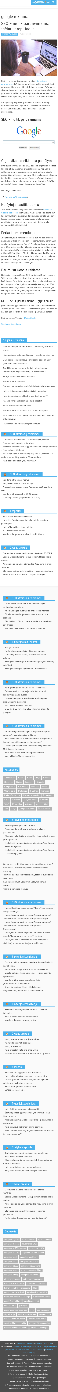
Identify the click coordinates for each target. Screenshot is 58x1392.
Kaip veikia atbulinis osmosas (18, 705)
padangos (23, 1305)
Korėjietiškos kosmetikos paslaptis (19, 376)
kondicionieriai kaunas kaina (40, 1367)
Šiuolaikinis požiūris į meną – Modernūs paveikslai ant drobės (27, 623)
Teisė (6, 804)
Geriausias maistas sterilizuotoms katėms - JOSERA (27, 553)
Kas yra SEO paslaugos (16, 197)
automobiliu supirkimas (33, 1279)
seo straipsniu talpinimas (41, 1385)
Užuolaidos (17, 804)
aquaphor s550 (10, 1257)
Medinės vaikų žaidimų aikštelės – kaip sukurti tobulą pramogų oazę (29, 838)
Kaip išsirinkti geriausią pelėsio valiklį (22, 1109)
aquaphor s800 (10, 1261)
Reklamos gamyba (31, 795)
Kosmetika (23, 786)
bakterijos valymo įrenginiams (17, 1288)
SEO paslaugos (39, 1378)
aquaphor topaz (11, 1270)
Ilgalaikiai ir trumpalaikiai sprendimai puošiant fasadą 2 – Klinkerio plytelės (28, 852)
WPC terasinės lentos (15, 1090)
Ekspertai (15, 511)
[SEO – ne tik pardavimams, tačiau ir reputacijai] (29, 57)
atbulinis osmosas (12, 1279)
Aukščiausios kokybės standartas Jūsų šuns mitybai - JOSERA (27, 566)
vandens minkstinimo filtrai (15, 1327)
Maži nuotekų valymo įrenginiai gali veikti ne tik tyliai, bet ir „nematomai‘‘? (28, 1132)
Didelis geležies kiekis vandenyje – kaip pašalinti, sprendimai (27, 975)
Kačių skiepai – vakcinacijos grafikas (22, 1039)
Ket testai (32, 1370)
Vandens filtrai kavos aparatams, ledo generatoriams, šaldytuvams (21, 982)
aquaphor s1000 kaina (30, 1266)
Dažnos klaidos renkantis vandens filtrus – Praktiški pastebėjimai (28, 964)
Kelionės (40, 782)
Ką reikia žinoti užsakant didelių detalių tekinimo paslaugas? (24, 522)
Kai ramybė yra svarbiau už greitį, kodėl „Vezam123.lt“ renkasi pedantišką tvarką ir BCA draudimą (27, 455)
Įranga (13, 808)
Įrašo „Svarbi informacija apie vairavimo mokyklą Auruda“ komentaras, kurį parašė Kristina (26, 934)
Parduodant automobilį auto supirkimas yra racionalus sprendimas (24, 605)
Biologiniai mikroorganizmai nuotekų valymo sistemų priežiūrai (28, 663)
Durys (37, 778)
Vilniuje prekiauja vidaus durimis (20, 825)
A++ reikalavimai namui (14, 530)
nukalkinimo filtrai (31, 1301)
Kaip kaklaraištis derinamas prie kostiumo (24, 752)
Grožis (19, 782)
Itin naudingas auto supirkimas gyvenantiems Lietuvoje (28, 355)
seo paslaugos (43, 1310)
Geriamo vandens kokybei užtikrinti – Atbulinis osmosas (29, 386)
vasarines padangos (39, 1327)
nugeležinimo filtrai (12, 1301)
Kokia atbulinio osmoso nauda (17, 405)
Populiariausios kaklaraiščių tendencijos (21, 424)
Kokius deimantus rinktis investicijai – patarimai (25, 391)
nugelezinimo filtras (41, 1297)
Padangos (22, 791)
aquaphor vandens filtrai (31, 1270)
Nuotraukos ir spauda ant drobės (18, 443)
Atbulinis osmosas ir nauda (15, 889)
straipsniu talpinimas (27, 1314)
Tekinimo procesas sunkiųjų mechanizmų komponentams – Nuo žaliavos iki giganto (29, 448)
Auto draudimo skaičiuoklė (16, 1367)
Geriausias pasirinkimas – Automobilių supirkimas (26, 439)
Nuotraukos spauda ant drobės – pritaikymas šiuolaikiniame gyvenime (25, 700)
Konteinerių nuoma (17, 1374)
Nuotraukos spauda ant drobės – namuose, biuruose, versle (28, 348)
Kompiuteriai (9, 786)
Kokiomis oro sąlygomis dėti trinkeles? (23, 1072)
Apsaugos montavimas (21, 1378)
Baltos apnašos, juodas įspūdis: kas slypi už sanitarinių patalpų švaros (24, 693)
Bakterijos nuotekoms (24, 642)
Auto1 (26, 1363)
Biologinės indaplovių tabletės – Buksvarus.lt (26, 668)
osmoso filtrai (10, 1305)
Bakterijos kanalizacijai (25, 956)
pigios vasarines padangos (15, 1310)
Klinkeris (17, 1067)
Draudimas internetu (25, 1343)
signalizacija (9, 1314)
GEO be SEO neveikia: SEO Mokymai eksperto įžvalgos (26, 711)
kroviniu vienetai (37, 1350)
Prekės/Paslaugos (9, 34)
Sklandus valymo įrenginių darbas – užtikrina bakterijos (25, 1011)
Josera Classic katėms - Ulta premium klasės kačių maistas (26, 559)
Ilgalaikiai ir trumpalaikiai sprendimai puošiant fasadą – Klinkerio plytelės (28, 845)
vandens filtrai (45, 1314)
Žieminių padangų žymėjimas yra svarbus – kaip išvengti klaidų (26, 1114)
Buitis (29, 778)
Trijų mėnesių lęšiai (19, 1370)
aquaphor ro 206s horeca (33, 1253)
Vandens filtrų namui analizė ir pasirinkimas (23, 534)
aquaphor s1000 (11, 1266)
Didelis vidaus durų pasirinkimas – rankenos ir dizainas (25, 616)
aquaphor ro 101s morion (15, 1248)
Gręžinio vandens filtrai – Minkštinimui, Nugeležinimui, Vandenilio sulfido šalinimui (23, 989)
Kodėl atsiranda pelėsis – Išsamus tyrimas (24, 651)
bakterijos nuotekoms (36, 1283)
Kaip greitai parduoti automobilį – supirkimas (26, 688)
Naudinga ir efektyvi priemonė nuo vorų (21, 497)
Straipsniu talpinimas (11, 324)
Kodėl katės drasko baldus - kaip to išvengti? (24, 574)
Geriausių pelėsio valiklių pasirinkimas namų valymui (24, 656)
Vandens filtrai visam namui (16, 480)
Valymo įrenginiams (15, 1359)
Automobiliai (9, 778)
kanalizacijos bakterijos (37, 1292)
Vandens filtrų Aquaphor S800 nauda (20, 494)
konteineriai (52, 1346)
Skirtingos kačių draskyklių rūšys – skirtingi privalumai (28, 571)
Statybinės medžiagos (25, 820)
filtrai (35, 1288)
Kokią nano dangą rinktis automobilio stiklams (26, 969)
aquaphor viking (11, 1275)
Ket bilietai (43, 1370)
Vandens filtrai (42, 804)
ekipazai (25, 1350)
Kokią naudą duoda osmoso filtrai (20, 1086)
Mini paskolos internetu (18, 1389)
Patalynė (34, 791)
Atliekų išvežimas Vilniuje (38, 1374)
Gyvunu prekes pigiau (40, 1381)
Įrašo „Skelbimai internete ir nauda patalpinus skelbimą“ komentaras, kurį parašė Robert (25, 941)
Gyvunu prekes (18, 547)
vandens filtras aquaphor (39, 1323)
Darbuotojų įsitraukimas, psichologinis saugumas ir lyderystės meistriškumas (27, 361)
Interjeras (29, 782)
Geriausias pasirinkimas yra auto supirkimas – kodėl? (28, 864)
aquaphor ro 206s (11, 1253)
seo (32, 1310)
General (46, 778)
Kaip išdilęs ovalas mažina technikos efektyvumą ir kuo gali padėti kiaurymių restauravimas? (27, 740)
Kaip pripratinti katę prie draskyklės (21, 1050)
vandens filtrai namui (37, 1319)
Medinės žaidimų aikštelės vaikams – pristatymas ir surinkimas (28, 1121)
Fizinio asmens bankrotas (41, 1363)
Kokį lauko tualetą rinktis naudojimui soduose (26, 1170)
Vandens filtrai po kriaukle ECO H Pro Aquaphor (25, 410)
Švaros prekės (44, 808)
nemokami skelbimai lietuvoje (17, 1297)
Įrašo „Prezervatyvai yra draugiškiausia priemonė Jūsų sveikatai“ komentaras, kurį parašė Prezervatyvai (27, 925)
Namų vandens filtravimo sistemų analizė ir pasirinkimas (24, 831)
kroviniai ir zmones (13, 1350)
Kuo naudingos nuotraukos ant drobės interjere (27, 611)
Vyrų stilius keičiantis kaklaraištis (20, 756)
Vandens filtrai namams (14, 381)
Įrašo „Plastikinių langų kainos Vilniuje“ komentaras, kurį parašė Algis (28, 910)
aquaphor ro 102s (36, 1248)
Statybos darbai (30, 800)
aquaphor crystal (11, 1239)
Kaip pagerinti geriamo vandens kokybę (23, 1167)
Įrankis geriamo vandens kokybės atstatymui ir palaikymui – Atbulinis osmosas (25, 1081)
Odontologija (9, 791)
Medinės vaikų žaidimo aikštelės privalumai (25, 628)
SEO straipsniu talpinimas (26, 598)
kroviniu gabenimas (38, 1346)
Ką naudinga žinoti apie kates (19, 1043)
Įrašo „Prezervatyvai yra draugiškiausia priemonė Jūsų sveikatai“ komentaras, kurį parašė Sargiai (27, 917)
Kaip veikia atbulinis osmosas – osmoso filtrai (26, 1076)
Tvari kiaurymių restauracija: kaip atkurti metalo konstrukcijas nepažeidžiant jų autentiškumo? (25, 370)
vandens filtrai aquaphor (14, 1319)
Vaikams (28, 804)
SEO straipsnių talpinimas (25, 434)
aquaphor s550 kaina (29, 1257)
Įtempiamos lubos (27, 808)
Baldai (20, 778)
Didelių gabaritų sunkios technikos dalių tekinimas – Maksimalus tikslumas (28, 747)
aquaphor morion (11, 1244)
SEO (6, 800)
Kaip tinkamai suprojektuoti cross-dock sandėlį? (25, 396)
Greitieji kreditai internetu (19, 1381)
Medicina (35, 786)
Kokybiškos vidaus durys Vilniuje (18, 483)
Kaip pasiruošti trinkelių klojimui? (18, 516)
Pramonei (45, 791)
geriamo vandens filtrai (14, 1292)
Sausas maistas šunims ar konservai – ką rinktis (27, 1053)
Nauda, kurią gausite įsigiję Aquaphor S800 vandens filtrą (26, 489)
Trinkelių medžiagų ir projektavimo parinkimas (26, 1153)
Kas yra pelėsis (12, 647)
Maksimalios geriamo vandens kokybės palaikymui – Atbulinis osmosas (28, 1162)
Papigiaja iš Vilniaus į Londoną (38, 1359)
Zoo (6, 808)
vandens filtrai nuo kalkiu (15, 1323)
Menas (45, 786)
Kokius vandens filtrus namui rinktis (21, 1016)
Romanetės (47, 795)
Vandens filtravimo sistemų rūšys (20, 1020)
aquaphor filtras (44, 1239)
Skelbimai (16, 800)
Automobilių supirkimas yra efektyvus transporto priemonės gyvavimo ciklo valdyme (26, 733)
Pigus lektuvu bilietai (24, 1103)
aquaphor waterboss (29, 1275)
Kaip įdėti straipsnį (14, 1363)
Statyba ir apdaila (22, 1147)
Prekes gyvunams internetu (18, 1385)
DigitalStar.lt (29, 318)
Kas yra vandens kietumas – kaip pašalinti (22, 401)
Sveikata (44, 800)
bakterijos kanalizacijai (14, 1283)
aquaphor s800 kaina (29, 1261)
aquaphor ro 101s (29, 1244)
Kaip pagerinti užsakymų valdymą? (19, 461)
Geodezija (8, 782)
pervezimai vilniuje (21, 1346)
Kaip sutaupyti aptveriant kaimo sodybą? (24, 1127)
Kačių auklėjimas (13, 1046)
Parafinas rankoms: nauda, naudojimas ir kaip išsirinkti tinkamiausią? (28, 417)
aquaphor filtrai (28, 1239)
